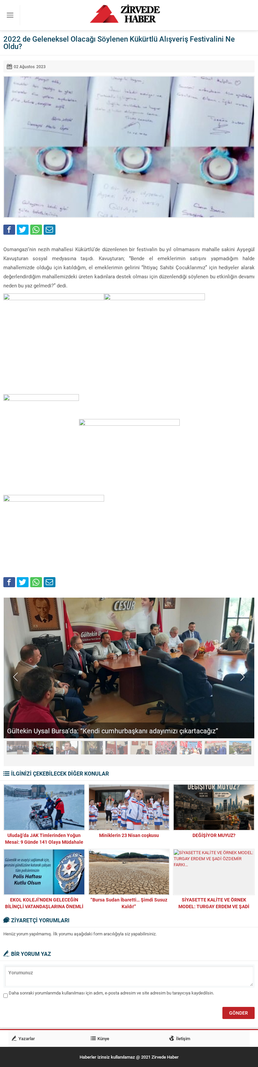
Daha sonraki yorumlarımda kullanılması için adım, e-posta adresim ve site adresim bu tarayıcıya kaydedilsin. (111, 993)
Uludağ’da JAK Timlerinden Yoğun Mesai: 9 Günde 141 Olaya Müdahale (44, 838)
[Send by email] (49, 230)
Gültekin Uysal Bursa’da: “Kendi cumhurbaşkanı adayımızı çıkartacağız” (112, 730)
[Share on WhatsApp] (36, 230)
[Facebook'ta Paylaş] (9, 230)
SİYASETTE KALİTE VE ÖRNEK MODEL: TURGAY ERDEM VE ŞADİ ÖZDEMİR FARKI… (213, 906)
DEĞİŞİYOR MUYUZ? (213, 835)
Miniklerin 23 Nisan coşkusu (129, 835)
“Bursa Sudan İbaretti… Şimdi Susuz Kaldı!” (128, 903)
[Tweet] (23, 230)
